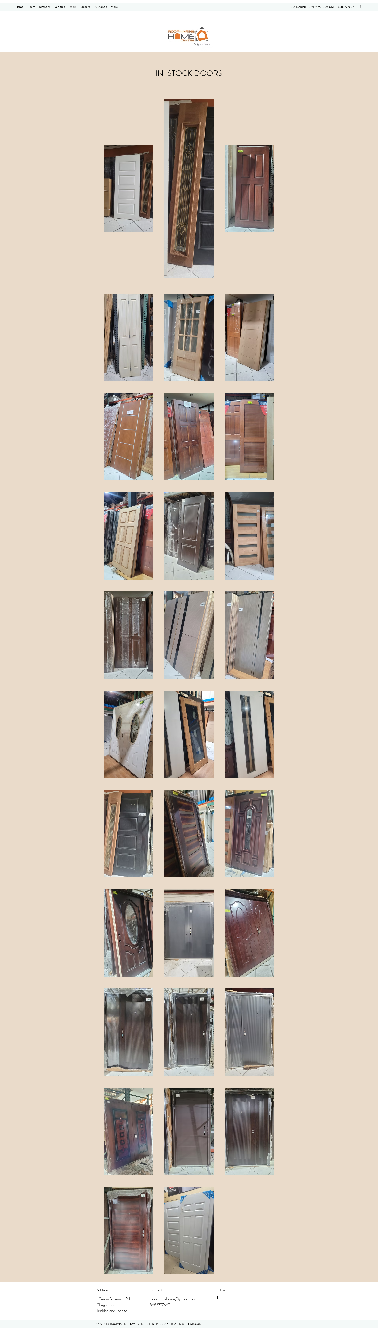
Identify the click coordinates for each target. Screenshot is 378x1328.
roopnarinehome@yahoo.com (173, 1299)
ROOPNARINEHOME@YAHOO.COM (311, 7)
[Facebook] (360, 7)
